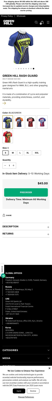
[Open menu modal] (48, 22)
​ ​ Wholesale (21, 16)
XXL (37, 153)
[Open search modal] (36, 22)
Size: (5, 148)
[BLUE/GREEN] (7, 122)
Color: (11, 113)
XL (27, 153)
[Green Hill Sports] (8, 22)
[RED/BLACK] (31, 122)
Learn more (38, 385)
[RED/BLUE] (42, 122)
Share (9, 215)
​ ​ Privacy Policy (6, 16)
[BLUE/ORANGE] (19, 122)
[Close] (49, 368)
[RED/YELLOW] (7, 136)
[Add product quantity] (13, 165)
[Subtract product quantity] (5, 165)
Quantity (6, 160)
